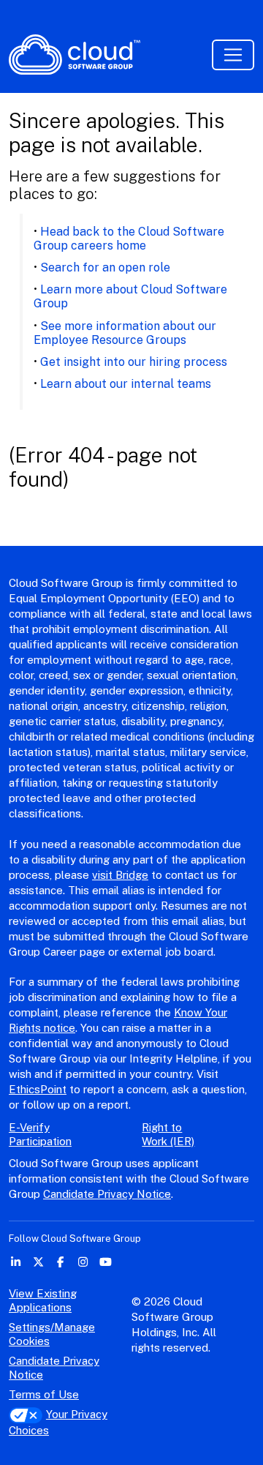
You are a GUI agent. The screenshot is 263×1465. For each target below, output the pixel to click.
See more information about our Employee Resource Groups (125, 333)
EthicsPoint (37, 1089)
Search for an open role (105, 267)
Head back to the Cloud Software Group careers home (129, 238)
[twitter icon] (38, 1262)
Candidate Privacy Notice (107, 1194)
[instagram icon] (83, 1262)
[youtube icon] (106, 1262)
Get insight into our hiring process (133, 362)
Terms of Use (44, 1394)
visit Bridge (120, 875)
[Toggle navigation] (233, 55)
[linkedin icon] (16, 1262)
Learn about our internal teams (125, 384)
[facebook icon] (61, 1262)
